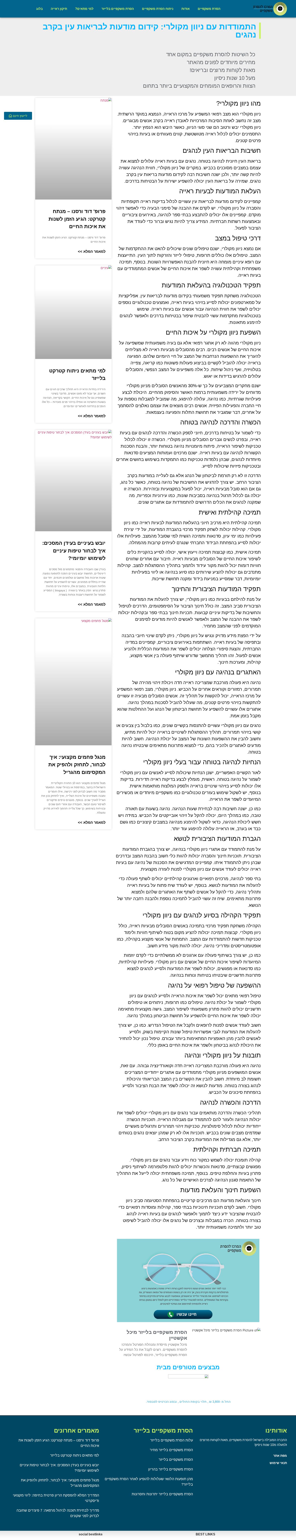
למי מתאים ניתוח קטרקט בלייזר (74, 1455)
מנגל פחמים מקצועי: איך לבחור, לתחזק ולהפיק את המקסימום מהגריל (77, 764)
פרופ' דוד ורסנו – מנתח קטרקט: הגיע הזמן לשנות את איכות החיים (77, 218)
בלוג (39, 8)
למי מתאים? (84, 8)
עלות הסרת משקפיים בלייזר (171, 1440)
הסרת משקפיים (209, 8)
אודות (185, 8)
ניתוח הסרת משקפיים (157, 8)
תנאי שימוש (278, 1463)
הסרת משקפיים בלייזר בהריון (170, 1469)
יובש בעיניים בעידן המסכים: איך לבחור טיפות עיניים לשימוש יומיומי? (74, 550)
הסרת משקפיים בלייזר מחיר (171, 1450)
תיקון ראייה (59, 8)
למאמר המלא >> (92, 252)
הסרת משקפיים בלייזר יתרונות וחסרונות (162, 1494)
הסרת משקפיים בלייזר (117, 8)
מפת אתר (280, 1455)
